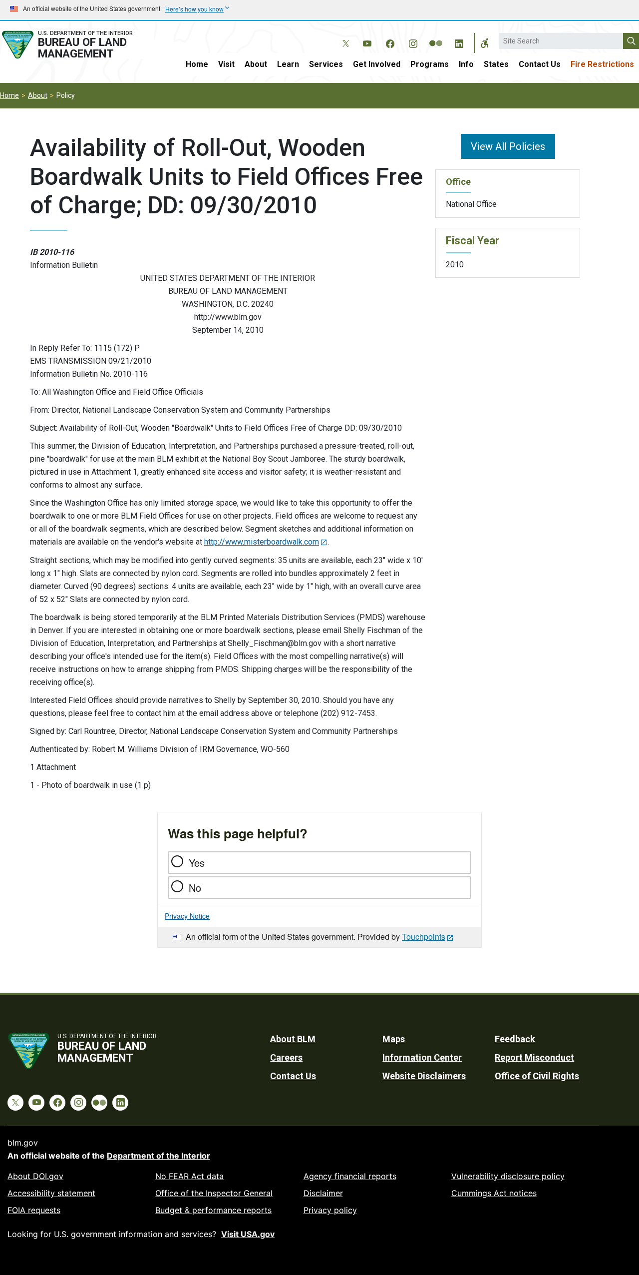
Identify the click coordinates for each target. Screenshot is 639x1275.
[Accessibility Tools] (485, 43)
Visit (226, 64)
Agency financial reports (350, 1176)
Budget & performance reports (213, 1210)
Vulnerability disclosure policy (508, 1176)
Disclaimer (323, 1193)
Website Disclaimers (424, 1076)
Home (197, 64)
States (496, 64)
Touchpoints (423, 936)
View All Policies (508, 146)
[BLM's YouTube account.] (367, 42)
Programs (429, 64)
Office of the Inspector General (214, 1193)
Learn (288, 64)
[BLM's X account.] (344, 36)
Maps (393, 1039)
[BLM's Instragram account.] (413, 42)
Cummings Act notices (494, 1193)
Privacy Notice (187, 916)
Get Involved (376, 64)
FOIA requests (33, 1210)
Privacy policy (330, 1210)
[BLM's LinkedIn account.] (459, 42)
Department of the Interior (158, 1156)
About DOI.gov (35, 1176)
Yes (197, 862)
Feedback (515, 1039)
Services (326, 64)
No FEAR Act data (189, 1176)
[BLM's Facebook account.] (390, 42)
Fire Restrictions (602, 64)
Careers (286, 1057)
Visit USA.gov (248, 1234)
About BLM (293, 1039)
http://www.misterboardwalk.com (261, 542)
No (195, 887)
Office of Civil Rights (537, 1076)
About (256, 64)
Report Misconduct (534, 1057)
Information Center (422, 1057)
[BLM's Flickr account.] (436, 36)
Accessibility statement (51, 1193)
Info (466, 64)
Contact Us (540, 64)
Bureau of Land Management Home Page (77, 44)
